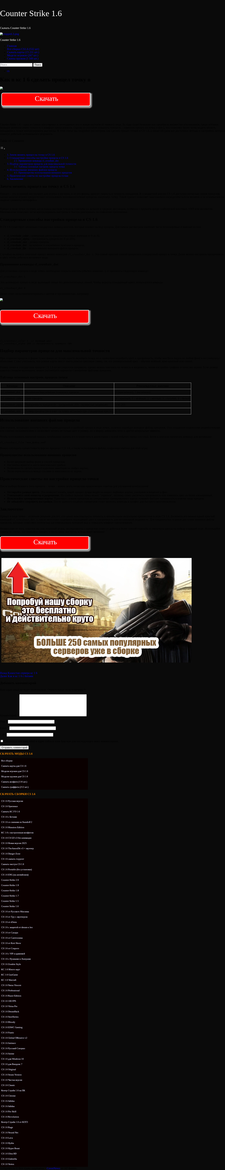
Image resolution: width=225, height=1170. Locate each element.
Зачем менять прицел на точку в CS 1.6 (32, 154)
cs (8, 70)
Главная (12, 45)
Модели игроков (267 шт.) (22, 55)
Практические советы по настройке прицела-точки (39, 175)
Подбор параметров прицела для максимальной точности (43, 163)
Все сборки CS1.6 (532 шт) (23, 49)
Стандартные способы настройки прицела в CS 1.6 (39, 157)
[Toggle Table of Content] (2, 148)
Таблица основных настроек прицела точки (41, 166)
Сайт (3, 734)
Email (4, 728)
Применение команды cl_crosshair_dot (38, 160)
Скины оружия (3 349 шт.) (22, 58)
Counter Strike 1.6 (31, 13)
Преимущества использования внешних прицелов (45, 172)
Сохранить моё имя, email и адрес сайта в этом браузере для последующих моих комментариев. (61, 741)
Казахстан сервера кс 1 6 (18, 672)
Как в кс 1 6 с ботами (16, 676)
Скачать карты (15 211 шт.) (23, 52)
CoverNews (53, 1168)
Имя (3, 721)
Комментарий (9, 715)
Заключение (16, 178)
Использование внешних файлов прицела (33, 169)
